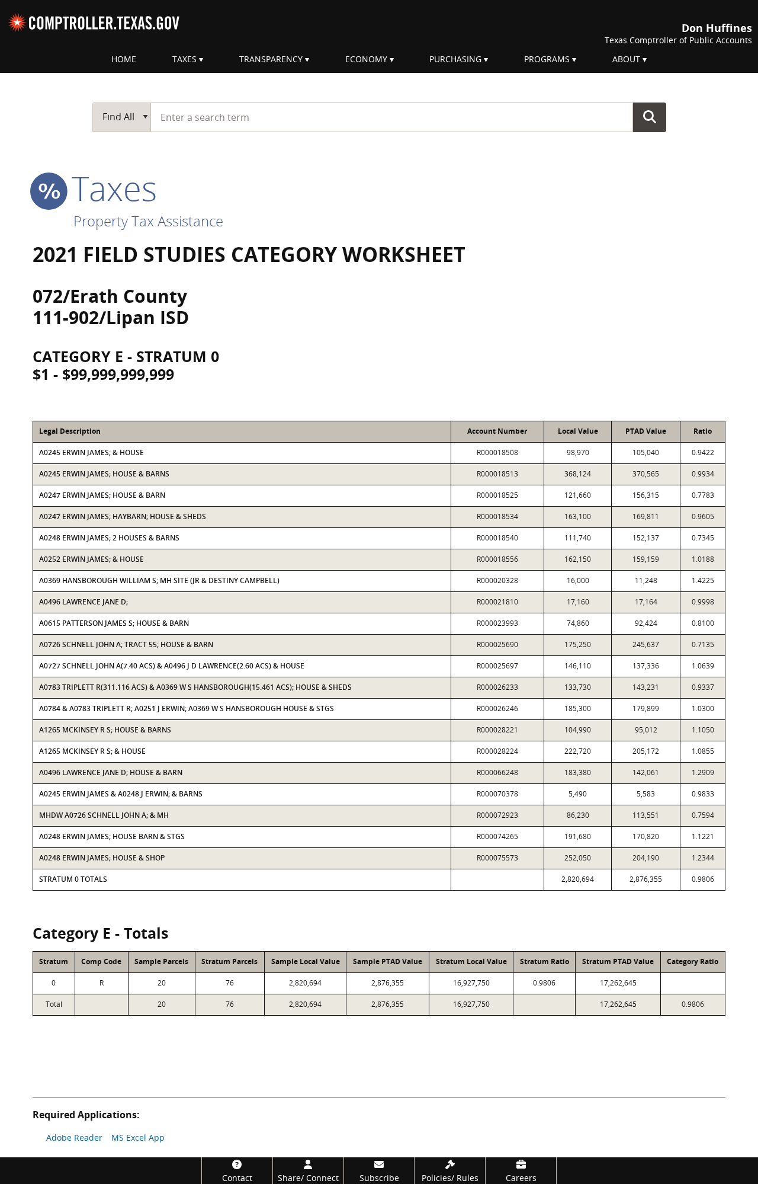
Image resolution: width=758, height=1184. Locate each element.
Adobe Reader (74, 1137)
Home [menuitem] (123, 59)
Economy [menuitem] (366, 59)
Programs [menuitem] (547, 59)
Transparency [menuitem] (271, 59)
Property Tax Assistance (148, 221)
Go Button (649, 117)
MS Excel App (138, 1137)
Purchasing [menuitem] (455, 59)
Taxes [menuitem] (184, 59)
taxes (110, 187)
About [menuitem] (626, 59)
